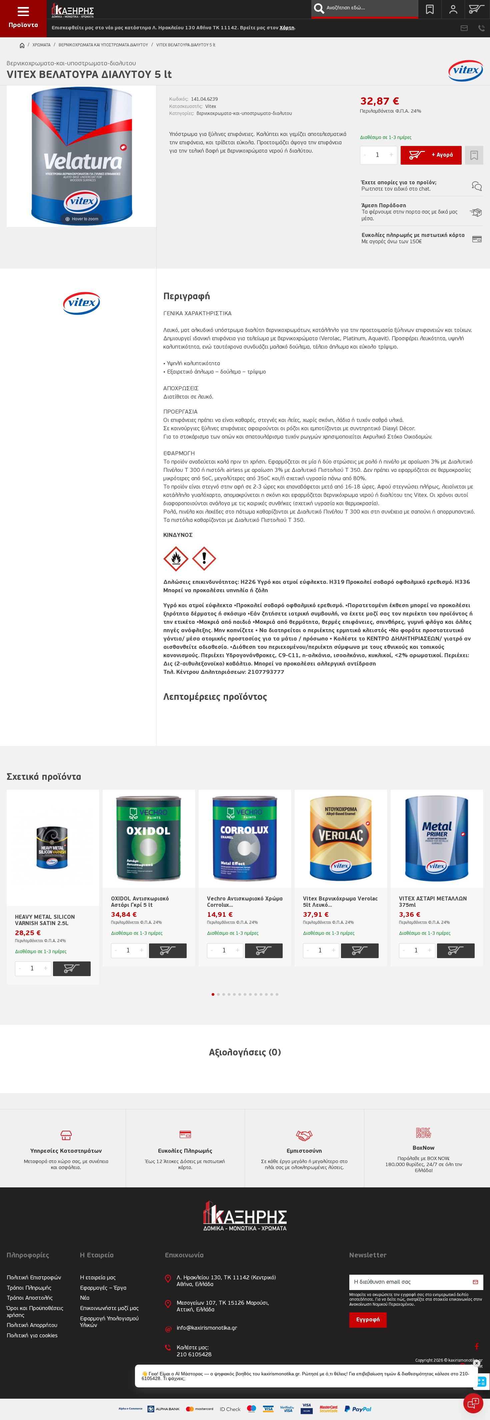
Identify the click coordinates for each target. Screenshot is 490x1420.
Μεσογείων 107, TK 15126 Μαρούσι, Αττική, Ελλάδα (223, 1306)
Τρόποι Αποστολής (30, 1298)
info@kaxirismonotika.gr (207, 1328)
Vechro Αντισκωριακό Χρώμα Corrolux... (245, 902)
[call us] (481, 28)
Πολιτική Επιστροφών (34, 1278)
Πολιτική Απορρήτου (32, 1325)
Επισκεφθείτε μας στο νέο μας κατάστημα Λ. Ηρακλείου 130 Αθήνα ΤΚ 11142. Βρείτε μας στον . (174, 28)
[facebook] (477, 1346)
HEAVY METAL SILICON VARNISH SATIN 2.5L (45, 920)
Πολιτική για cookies (32, 1336)
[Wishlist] (429, 9)
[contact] (464, 28)
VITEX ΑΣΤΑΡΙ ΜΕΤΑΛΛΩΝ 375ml (433, 902)
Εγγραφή (368, 1320)
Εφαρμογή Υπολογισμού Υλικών (109, 1322)
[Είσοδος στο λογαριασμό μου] (453, 9)
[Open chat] (473, 1403)
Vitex (210, 106)
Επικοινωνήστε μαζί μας (109, 1308)
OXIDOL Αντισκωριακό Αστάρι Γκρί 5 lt (140, 902)
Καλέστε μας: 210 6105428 (194, 1351)
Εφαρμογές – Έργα (103, 1288)
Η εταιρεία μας (98, 1278)
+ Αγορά (442, 155)
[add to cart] (72, 968)
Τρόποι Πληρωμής (29, 1288)
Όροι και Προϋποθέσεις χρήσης (35, 1312)
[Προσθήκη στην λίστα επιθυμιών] (474, 155)
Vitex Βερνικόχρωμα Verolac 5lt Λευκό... (340, 902)
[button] (319, 8)
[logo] (73, 8)
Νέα (84, 1298)
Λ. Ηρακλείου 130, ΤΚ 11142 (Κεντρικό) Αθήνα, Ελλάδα (226, 1281)
